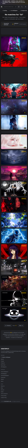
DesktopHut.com (7, 401)
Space (2, 381)
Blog (2, 388)
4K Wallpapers (4, 373)
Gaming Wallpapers (5, 375)
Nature (2, 379)
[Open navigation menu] (25, 6)
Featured (3, 363)
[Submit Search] (21, 6)
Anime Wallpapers (4, 371)
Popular (2, 361)
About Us (3, 386)
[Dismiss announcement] (26, 2)
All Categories (3, 366)
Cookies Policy (4, 397)
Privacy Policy (3, 395)
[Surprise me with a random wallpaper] (18, 6)
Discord (2, 389)
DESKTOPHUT (5, 349)
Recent (2, 359)
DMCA (2, 391)
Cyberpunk (3, 377)
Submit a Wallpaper (6, 357)
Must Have (3, 364)
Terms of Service (4, 393)
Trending (5, 10)
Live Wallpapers (14, 10)
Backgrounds (24, 10)
